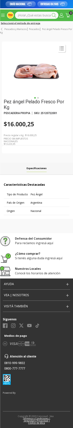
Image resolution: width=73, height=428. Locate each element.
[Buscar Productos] (54, 15)
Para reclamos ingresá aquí (34, 243)
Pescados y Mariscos (15, 29)
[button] (61, 15)
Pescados (34, 29)
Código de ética (36, 423)
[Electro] (36, 4)
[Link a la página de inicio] (2, 29)
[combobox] (36, 15)
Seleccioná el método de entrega (20, 23)
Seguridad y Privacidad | (36, 420)
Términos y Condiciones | (36, 418)
